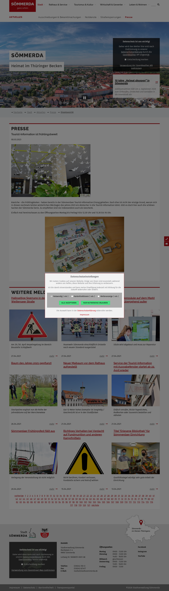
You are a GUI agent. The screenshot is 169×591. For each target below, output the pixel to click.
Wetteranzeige (106, 296)
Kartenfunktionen (81, 296)
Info (65, 296)
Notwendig (57, 296)
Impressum (84, 314)
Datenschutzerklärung (86, 310)
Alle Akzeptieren (68, 303)
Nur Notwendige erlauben (95, 303)
